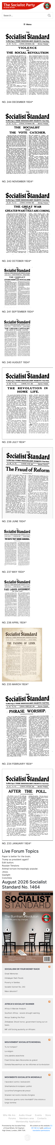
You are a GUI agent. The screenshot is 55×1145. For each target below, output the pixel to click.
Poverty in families (12, 982)
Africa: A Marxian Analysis (15, 1008)
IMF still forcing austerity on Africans (20, 1029)
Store (48, 1115)
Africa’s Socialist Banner (19, 1004)
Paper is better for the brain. (16, 856)
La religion (9, 1051)
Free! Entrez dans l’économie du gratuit (21, 1060)
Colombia (7, 878)
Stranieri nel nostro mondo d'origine (20, 1095)
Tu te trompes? (11, 1047)
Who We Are (9, 1115)
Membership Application (28, 1121)
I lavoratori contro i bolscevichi (17, 1082)
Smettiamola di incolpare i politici (18, 1086)
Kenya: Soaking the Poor (15, 1017)
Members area (26, 1118)
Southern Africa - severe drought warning (22, 1013)
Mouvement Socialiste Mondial (23, 1042)
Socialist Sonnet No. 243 (15, 987)
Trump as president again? (15, 859)
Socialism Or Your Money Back (22, 969)
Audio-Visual (25, 1115)
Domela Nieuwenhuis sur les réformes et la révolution (27, 1064)
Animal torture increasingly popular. (20, 868)
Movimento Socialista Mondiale (23, 1077)
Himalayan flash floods (14, 978)
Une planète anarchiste (14, 1056)
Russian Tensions (10, 865)
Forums (12, 1118)
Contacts (41, 1118)
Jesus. (5, 871)
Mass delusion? (11, 991)
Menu (29, 24)
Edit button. (8, 862)
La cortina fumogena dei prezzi (17, 1091)
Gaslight (6, 874)
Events (38, 1115)
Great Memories (11, 974)
